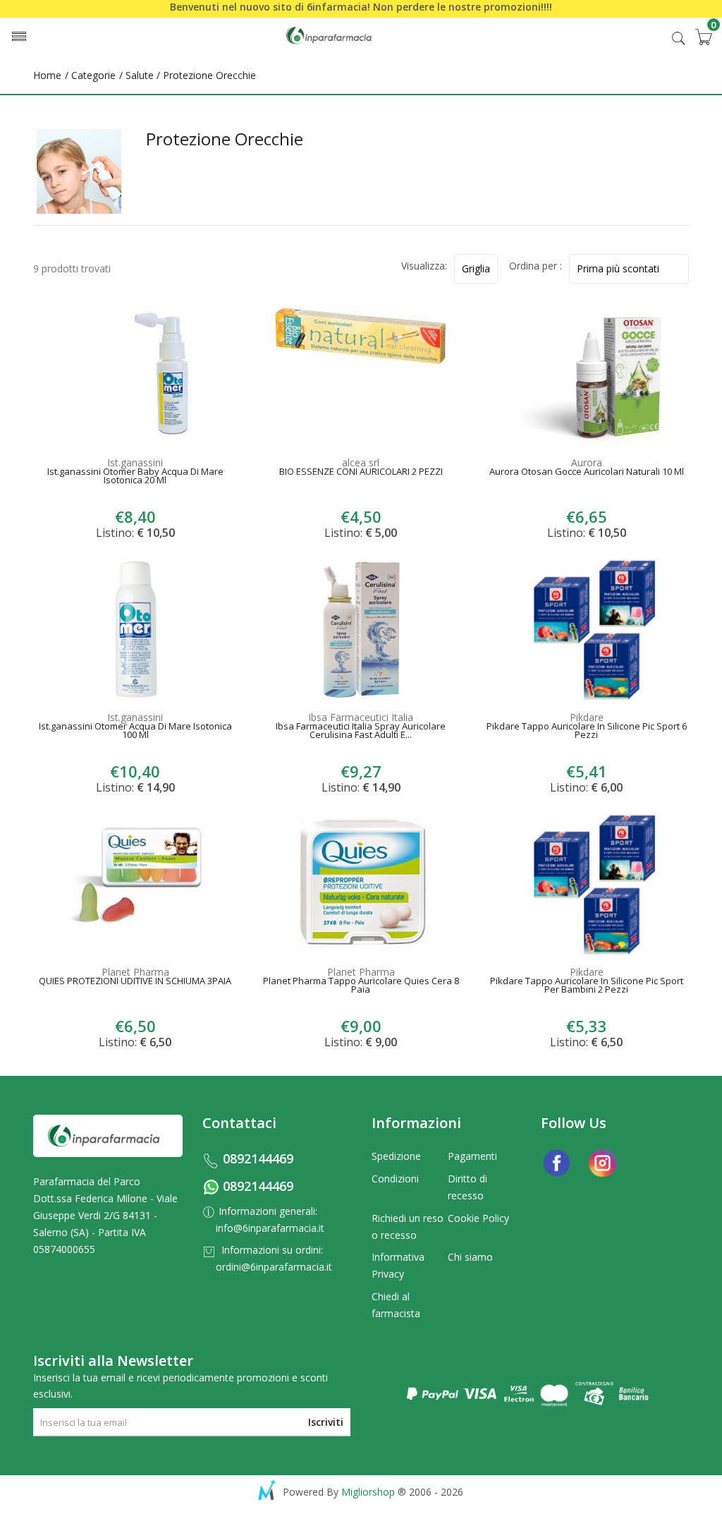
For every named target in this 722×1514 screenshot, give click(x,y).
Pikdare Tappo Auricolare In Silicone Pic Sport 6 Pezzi (587, 731)
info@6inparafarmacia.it (270, 1228)
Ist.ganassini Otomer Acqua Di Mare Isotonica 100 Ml (135, 731)
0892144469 (258, 1158)
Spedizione (396, 1156)
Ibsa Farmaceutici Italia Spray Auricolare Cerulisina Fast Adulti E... (361, 731)
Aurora (586, 462)
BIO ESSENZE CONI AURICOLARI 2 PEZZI (361, 473)
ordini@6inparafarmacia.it (274, 1266)
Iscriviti (325, 1422)
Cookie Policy (478, 1218)
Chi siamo (470, 1257)
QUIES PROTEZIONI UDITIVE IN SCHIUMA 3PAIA (135, 982)
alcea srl (360, 462)
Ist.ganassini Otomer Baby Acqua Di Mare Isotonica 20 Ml (135, 477)
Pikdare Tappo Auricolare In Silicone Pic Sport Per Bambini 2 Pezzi (586, 986)
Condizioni (395, 1178)
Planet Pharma (135, 972)
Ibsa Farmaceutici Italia (360, 717)
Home (47, 75)
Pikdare (587, 717)
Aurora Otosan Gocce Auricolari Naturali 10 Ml (586, 473)
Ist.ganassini (135, 462)
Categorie (92, 75)
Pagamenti (472, 1156)
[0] (703, 36)
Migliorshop (368, 1491)
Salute (140, 75)
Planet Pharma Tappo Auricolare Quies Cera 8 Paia (361, 986)
